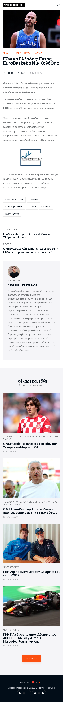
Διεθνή (54, 437)
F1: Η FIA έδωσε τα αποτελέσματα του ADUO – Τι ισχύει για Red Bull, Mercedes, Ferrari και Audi (29, 638)
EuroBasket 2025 (14, 199)
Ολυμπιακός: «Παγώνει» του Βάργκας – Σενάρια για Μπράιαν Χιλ (31, 445)
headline (33, 199)
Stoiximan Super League (34, 437)
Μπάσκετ (8, 53)
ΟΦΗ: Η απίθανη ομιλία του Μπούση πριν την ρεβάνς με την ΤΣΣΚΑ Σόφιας (30, 511)
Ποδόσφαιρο (10, 437)
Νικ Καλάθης (12, 213)
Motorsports (11, 567)
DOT (40, 682)
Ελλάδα (38, 53)
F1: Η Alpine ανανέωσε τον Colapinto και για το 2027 (31, 573)
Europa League (28, 502)
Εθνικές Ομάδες (23, 53)
